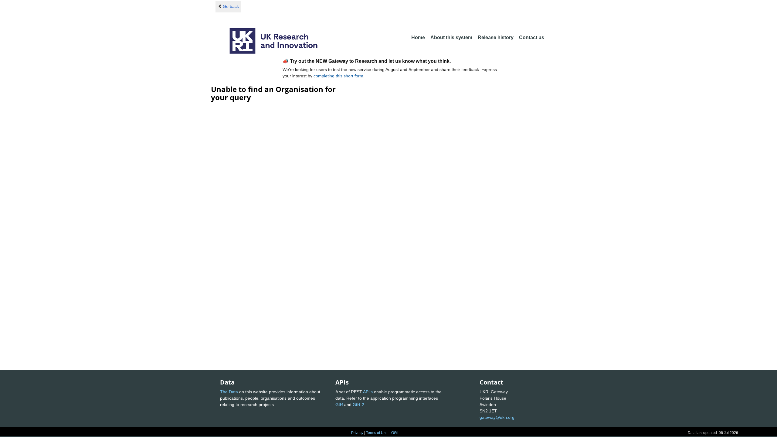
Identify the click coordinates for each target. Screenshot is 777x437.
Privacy (357, 433)
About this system (451, 37)
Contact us (531, 37)
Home (418, 37)
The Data (229, 391)
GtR (339, 404)
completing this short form (338, 75)
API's (368, 391)
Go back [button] (231, 6)
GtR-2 (358, 404)
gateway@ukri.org (497, 417)
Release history (496, 37)
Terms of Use (377, 433)
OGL (395, 433)
